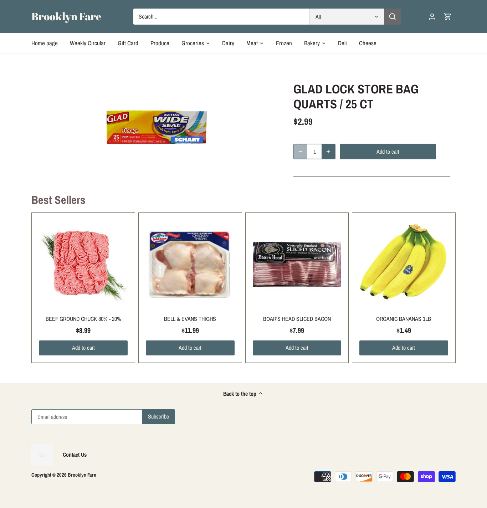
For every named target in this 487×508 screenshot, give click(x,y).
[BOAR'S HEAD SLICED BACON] (297, 264)
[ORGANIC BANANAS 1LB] (403, 264)
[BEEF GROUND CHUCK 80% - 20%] (83, 264)
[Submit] (393, 17)
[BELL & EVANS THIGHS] (190, 264)
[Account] (432, 16)
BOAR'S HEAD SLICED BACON (297, 319)
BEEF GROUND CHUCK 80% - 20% (83, 319)
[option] (156, 126)
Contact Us (75, 454)
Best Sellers (58, 199)
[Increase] (328, 151)
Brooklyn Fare (66, 16)
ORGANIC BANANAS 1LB (403, 319)
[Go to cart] (448, 16)
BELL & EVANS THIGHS (190, 319)
